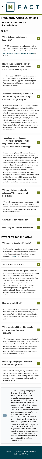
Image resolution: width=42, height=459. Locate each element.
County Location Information (15, 220)
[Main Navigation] (3, 7)
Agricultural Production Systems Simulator (18, 53)
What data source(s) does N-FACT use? (15, 38)
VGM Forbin (25, 454)
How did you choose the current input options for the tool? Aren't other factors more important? (16, 67)
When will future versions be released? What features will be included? (15, 193)
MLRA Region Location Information (17, 227)
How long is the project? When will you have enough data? (17, 363)
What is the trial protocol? (13, 264)
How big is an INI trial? (12, 303)
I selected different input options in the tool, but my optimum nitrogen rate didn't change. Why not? (17, 96)
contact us (15, 256)
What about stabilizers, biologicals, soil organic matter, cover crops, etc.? (17, 330)
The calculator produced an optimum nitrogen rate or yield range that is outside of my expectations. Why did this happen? (17, 142)
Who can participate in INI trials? (16, 243)
